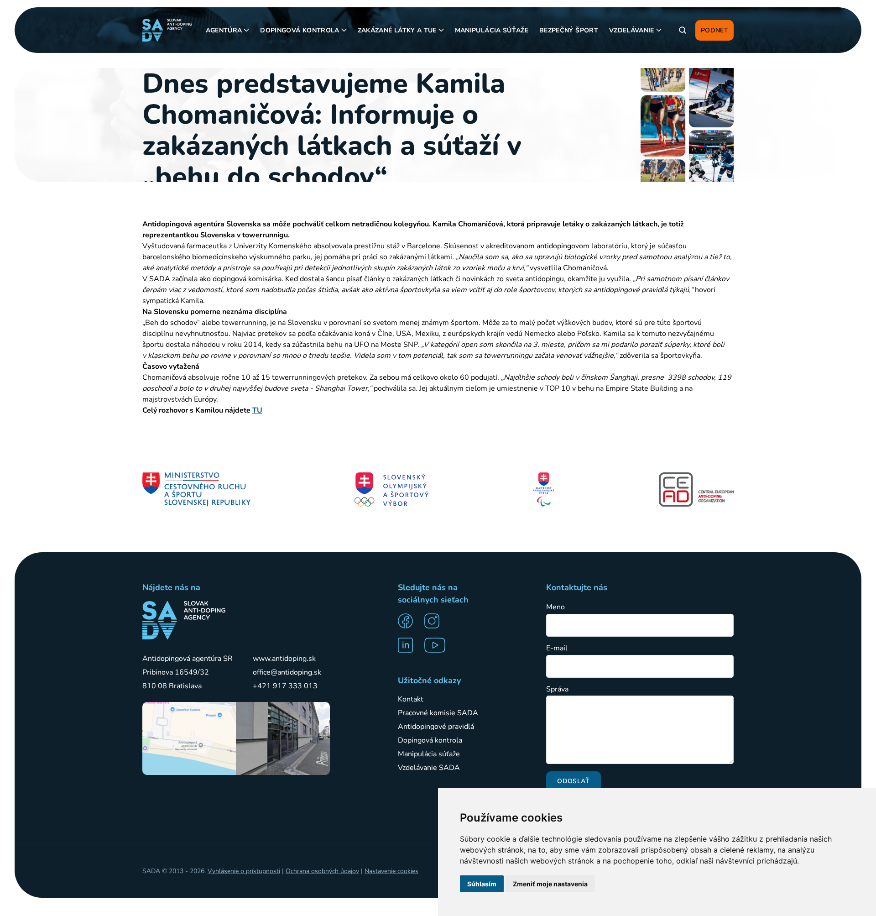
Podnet (714, 30)
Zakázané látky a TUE (397, 30)
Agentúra (224, 30)
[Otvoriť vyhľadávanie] (682, 30)
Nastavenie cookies (391, 871)
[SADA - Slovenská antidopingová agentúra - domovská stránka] (167, 30)
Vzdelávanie (631, 30)
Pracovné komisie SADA (438, 713)
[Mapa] (189, 738)
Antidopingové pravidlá (436, 727)
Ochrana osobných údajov (322, 871)
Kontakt (410, 699)
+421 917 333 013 (285, 686)
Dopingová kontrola (299, 30)
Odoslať (573, 781)
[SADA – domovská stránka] (183, 620)
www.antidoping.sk (284, 659)
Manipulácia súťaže (491, 30)
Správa (557, 689)
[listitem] (408, 620)
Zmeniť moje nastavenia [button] (550, 884)
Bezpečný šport (568, 30)
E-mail (557, 648)
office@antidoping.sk (287, 672)
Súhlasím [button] (481, 884)
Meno (555, 607)
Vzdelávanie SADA (429, 768)
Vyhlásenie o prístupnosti (244, 871)
